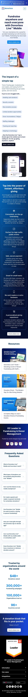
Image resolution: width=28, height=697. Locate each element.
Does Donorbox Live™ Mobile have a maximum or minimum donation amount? (12, 548)
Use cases (5, 672)
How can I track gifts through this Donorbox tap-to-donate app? (12, 523)
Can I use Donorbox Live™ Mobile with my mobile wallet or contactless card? (12, 536)
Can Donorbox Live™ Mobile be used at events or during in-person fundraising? (12, 511)
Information (6, 668)
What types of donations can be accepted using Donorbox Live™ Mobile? (12, 476)
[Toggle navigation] (24, 8)
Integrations (6, 676)
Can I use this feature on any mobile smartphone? (12, 488)
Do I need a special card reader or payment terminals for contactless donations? (12, 499)
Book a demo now (14, 42)
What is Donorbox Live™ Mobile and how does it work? (12, 465)
